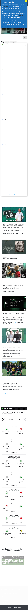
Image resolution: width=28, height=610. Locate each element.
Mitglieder (14, 225)
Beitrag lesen (14, 28)
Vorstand (21, 225)
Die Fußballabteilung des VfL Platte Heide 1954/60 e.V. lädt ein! (14, 314)
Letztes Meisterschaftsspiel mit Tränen (11, 378)
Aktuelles (10, 225)
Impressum (3, 602)
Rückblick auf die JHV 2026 (9, 280)
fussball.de (6, 6)
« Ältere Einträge (5, 393)
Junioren (14, 282)
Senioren (18, 225)
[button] (14, 56)
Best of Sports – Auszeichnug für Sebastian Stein (13, 224)
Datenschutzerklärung (5, 600)
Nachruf (5, 257)
